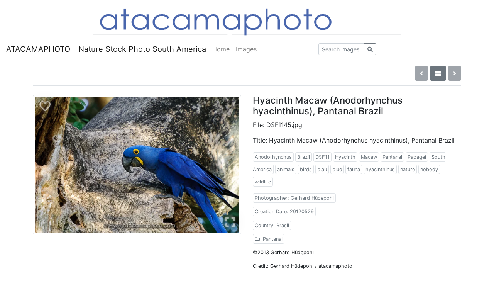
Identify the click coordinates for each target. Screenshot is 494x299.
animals (285, 169)
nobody (429, 169)
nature (407, 169)
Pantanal (392, 157)
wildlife (263, 182)
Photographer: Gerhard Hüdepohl (294, 198)
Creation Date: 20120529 (284, 211)
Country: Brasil (272, 225)
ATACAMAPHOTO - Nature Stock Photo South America (106, 49)
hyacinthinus (380, 169)
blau (322, 169)
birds (306, 169)
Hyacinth (345, 157)
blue (337, 169)
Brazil (303, 157)
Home (221, 49)
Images (246, 49)
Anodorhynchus (273, 157)
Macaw (369, 157)
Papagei (417, 157)
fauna (353, 169)
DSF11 (322, 157)
